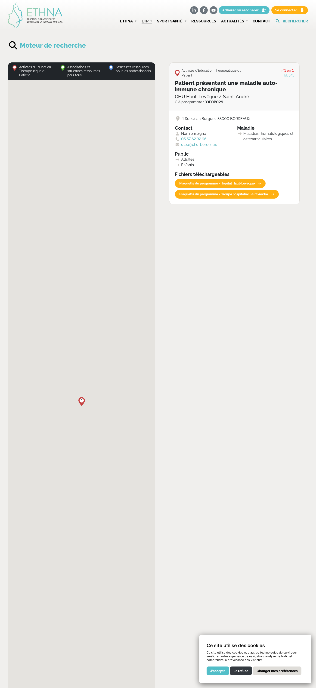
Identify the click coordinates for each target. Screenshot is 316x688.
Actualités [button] (233, 21)
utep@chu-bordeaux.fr (200, 144)
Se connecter (286, 10)
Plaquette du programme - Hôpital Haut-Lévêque (217, 183)
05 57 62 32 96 (194, 139)
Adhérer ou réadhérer (241, 10)
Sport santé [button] (170, 21)
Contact (261, 21)
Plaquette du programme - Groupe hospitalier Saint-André (224, 194)
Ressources (203, 21)
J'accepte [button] (217, 671)
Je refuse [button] (241, 671)
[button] (291, 21)
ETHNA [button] (127, 21)
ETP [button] (145, 21)
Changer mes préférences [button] (277, 671)
